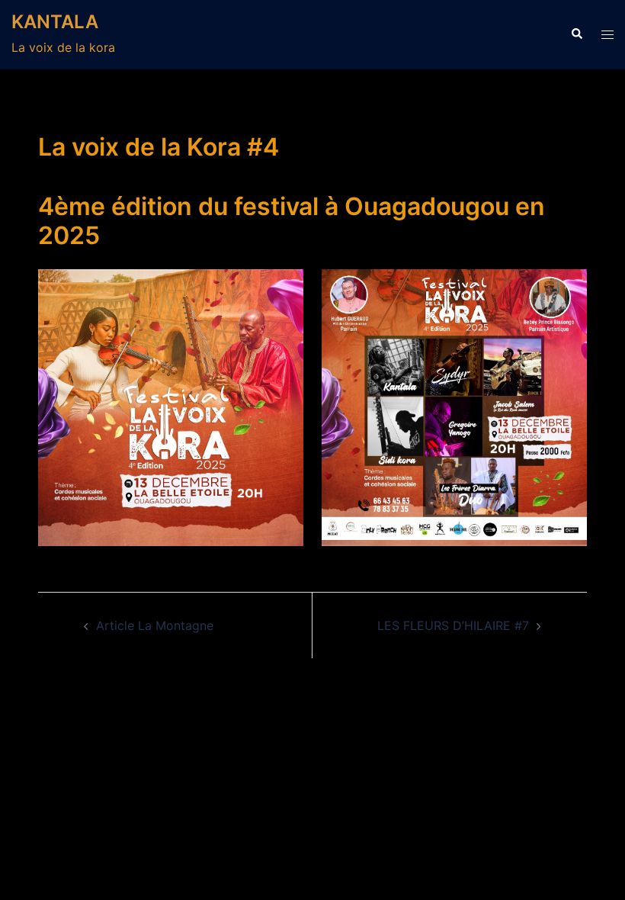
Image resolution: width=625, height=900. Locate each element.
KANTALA (54, 22)
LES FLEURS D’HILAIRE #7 (453, 625)
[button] (576, 34)
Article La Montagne (154, 625)
